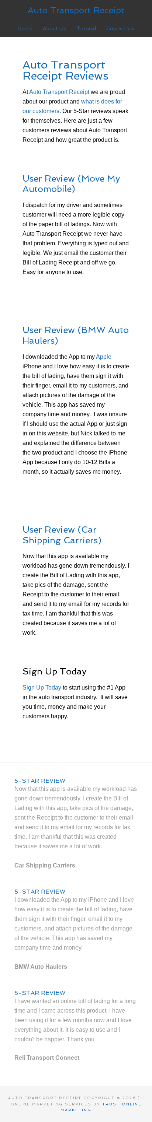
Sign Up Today (42, 687)
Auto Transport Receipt (76, 10)
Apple (103, 357)
